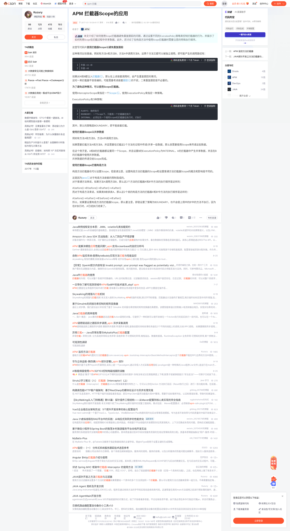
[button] (243, 43)
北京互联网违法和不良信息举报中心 (187, 521)
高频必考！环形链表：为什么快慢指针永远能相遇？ (45, 136)
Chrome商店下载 (138, 524)
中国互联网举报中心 (122, 524)
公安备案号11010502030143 (100, 521)
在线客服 (178, 517)
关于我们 (88, 517)
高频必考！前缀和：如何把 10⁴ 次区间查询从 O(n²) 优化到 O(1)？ (45, 152)
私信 (56, 37)
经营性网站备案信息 (164, 521)
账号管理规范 (151, 524)
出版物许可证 (185, 524)
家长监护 (94, 524)
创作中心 (264, 3)
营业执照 (195, 524)
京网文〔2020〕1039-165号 (143, 521)
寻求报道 (117, 517)
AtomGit (47, 3)
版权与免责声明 (164, 524)
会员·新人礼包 (239, 3)
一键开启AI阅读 (245, 34)
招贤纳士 (98, 517)
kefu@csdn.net (163, 517)
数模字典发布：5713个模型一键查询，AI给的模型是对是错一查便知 (44, 120)
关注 (92, 217)
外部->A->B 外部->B (86, 66)
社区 (35, 3)
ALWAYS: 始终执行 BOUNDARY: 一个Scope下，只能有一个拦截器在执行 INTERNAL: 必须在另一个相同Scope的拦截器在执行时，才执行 (111, 114)
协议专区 (127, 517)
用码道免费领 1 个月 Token (186, 60)
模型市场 (62, 3)
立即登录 (258, 521)
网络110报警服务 (106, 524)
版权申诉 (175, 524)
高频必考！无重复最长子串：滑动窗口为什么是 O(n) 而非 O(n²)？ (45, 128)
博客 (20, 3)
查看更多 (44, 102)
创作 (279, 3)
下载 (28, 3)
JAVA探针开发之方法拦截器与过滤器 (248, 56)
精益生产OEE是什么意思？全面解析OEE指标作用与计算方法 (44, 144)
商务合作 (108, 517)
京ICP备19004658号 (121, 521)
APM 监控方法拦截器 (243, 51)
